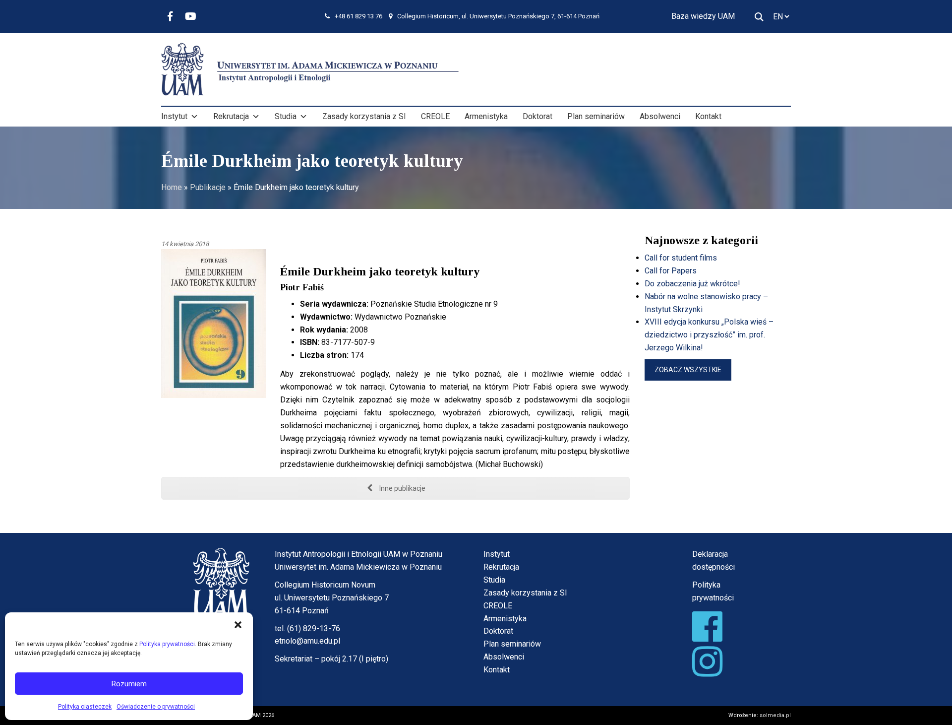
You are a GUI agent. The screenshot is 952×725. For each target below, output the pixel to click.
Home (171, 187)
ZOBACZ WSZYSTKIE (687, 370)
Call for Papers (671, 270)
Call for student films (681, 258)
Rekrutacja (231, 116)
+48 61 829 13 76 (358, 16)
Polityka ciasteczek (85, 706)
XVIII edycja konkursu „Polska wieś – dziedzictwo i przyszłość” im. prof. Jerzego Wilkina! (709, 334)
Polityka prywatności (167, 644)
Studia (286, 116)
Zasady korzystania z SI (364, 116)
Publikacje (208, 187)
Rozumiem (129, 683)
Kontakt (708, 116)
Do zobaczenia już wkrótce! (692, 283)
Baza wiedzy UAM (703, 16)
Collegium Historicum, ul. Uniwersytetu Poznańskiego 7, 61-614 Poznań (498, 16)
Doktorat (537, 116)
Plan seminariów (596, 116)
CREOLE (435, 116)
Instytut (174, 116)
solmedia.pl (775, 715)
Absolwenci (660, 116)
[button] (238, 625)
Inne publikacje (401, 488)
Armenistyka (486, 116)
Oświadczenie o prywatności (156, 706)
